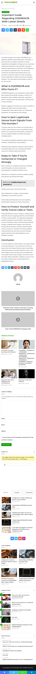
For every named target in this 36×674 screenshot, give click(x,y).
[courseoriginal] (11, 2)
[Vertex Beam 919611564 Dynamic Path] (6, 507)
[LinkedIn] (9, 267)
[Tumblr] (12, 267)
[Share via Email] (25, 267)
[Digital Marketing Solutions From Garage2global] (6, 627)
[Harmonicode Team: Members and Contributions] (9, 373)
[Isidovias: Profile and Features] (27, 373)
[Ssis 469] (6, 620)
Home (4, 8)
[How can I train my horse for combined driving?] (6, 597)
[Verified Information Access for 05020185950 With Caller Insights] (6, 515)
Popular (17, 492)
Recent (6, 492)
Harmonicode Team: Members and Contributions (7, 381)
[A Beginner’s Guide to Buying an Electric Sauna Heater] (6, 500)
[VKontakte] (22, 267)
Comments (29, 492)
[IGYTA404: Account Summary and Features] (9, 344)
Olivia (5, 25)
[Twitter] (6, 267)
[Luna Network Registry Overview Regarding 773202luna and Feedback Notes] (6, 530)
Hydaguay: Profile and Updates (21, 610)
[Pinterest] (15, 267)
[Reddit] (18, 267)
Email (3, 424)
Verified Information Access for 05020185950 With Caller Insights (8, 580)
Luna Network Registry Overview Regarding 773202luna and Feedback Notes (22, 529)
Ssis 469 (14, 617)
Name (3, 418)
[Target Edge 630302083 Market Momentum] (6, 522)
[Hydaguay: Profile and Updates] (6, 612)
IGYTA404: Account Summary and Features (8, 351)
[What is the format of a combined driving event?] (6, 605)
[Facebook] (3, 267)
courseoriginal (10, 8)
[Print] (28, 267)
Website (3, 431)
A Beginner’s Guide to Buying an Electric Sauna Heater (9, 561)
